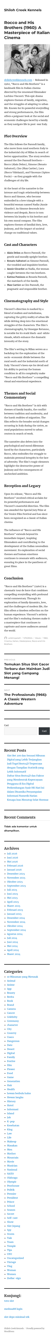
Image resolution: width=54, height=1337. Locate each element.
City (9, 1029)
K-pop (11, 1121)
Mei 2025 (12, 897)
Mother (11, 1153)
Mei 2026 (12, 861)
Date (9, 1045)
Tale (9, 1238)
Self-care (12, 1217)
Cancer (11, 1012)
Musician (12, 1165)
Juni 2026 (12, 857)
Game (10, 1077)
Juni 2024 (12, 942)
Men (9, 1149)
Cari (6, 725)
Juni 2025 (12, 893)
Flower (11, 1069)
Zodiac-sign (14, 1278)
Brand (10, 1004)
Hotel (10, 1105)
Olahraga (12, 1177)
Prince (10, 1201)
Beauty (11, 992)
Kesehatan (13, 1125)
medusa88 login (13, 1308)
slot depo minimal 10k (16, 1316)
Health (11, 1089)
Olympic (11, 1181)
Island (10, 1113)
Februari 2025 (15, 909)
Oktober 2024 (15, 925)
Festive (11, 1061)
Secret (10, 1213)
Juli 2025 (12, 889)
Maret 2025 (13, 905)
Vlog (9, 1266)
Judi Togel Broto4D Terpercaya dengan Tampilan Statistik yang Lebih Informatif (25, 767)
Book (10, 1000)
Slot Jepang (13, 1225)
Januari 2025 (14, 913)
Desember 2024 (16, 917)
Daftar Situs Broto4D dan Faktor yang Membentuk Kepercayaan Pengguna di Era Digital (25, 779)
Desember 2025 (16, 873)
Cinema (8, 641)
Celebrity (12, 1016)
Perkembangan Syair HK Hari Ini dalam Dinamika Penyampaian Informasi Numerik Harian (25, 791)
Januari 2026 (14, 869)
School (11, 1205)
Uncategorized (15, 1258)
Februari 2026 (15, 865)
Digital (11, 1053)
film (9, 1065)
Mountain (12, 1157)
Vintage (11, 1262)
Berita (10, 996)
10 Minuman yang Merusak (22, 976)
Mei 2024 (12, 946)
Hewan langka (15, 1097)
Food (10, 1073)
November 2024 (16, 921)
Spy (9, 1229)
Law (9, 1133)
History (11, 1101)
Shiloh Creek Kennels (22, 10)
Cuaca (10, 1037)
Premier (11, 1193)
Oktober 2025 (15, 881)
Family (11, 1057)
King (10, 1129)
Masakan (12, 1145)
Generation (13, 1081)
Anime (11, 984)
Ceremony (13, 1021)
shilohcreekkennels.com (18, 80)
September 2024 (16, 930)
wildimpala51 (14, 638)
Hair (9, 1085)
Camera (11, 1008)
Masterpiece (25, 641)
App (9, 988)
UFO (9, 1254)
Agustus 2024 (15, 934)
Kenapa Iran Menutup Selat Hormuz (27, 799)
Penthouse (13, 1185)
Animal (11, 980)
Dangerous (13, 1041)
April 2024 (13, 950)
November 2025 (16, 877)
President (12, 1197)
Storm (10, 1234)
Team (10, 1242)
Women (11, 1274)
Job (9, 1117)
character (12, 1025)
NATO (10, 1173)
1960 (45, 638)
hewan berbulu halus (19, 1093)
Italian (16, 641)
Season (11, 1209)
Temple (11, 1246)
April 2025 (13, 901)
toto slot (9, 1300)
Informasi (12, 1109)
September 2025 (16, 885)
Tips (9, 1250)
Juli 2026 (12, 853)
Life (9, 1137)
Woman (11, 1270)
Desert (11, 1049)
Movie (38, 638)
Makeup (11, 1141)
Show (10, 1221)
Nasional (12, 1169)
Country (11, 1033)
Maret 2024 (13, 954)
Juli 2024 (12, 938)
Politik (11, 1189)
